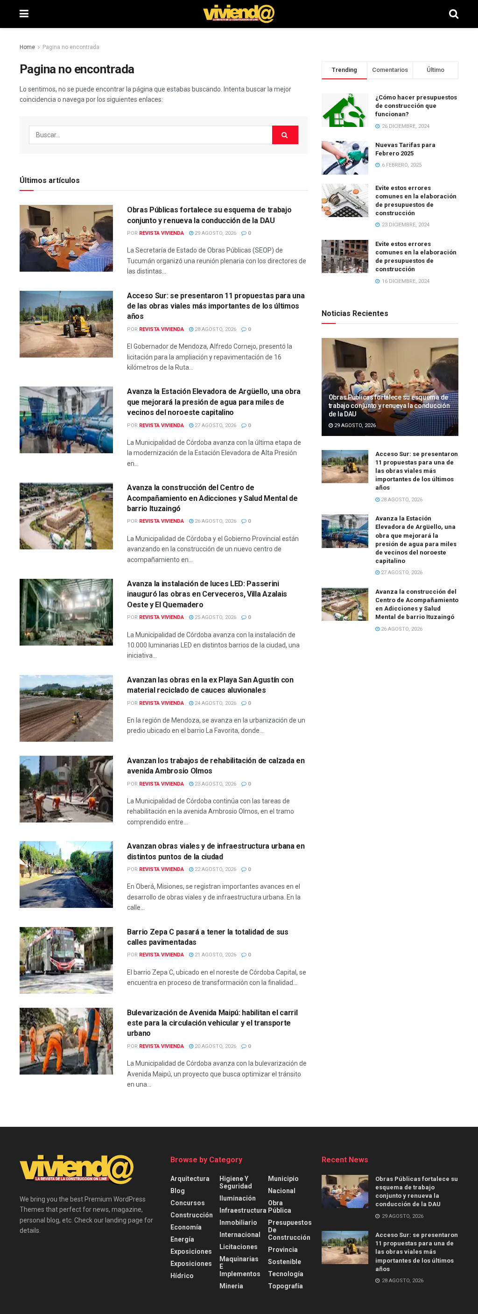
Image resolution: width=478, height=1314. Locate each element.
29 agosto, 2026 (214, 233)
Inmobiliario (238, 1222)
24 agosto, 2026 (214, 703)
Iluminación (237, 1198)
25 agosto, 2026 (214, 617)
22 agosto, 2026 (214, 869)
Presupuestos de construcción (290, 1230)
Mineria (231, 1286)
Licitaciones (238, 1247)
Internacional (239, 1234)
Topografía (285, 1286)
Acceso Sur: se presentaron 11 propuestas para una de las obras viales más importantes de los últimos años (215, 306)
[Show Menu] (24, 14)
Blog (177, 1191)
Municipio (283, 1178)
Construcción (191, 1215)
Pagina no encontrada (70, 47)
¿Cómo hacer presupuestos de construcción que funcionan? (416, 106)
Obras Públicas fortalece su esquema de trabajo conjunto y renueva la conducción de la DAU (389, 405)
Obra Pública (279, 1206)
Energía (182, 1239)
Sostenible (284, 1261)
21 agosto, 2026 (214, 955)
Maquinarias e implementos (239, 1266)
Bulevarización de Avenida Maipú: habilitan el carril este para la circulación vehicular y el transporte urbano (212, 1023)
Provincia (283, 1249)
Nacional (281, 1191)
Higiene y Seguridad (235, 1182)
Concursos (187, 1203)
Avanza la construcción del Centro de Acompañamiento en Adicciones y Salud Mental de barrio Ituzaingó (212, 498)
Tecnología (285, 1274)
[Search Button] (453, 14)
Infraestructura (243, 1210)
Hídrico (182, 1275)
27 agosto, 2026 (214, 425)
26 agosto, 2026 (214, 521)
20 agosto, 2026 (214, 1046)
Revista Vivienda (161, 233)
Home (27, 47)
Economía (186, 1227)
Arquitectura (190, 1178)
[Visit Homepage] (239, 14)
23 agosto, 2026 (214, 784)
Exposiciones (191, 1251)
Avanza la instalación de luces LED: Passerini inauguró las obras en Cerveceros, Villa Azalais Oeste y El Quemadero (207, 594)
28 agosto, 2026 (214, 329)
